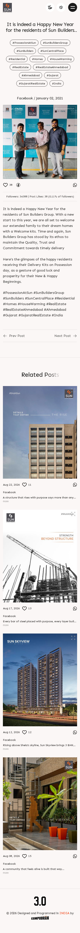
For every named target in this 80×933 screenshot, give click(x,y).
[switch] (61, 7)
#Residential (17, 59)
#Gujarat (52, 75)
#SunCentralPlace (52, 51)
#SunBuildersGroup (55, 42)
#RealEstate (20, 67)
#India (56, 83)
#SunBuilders (25, 51)
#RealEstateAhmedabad (52, 67)
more (6, 501)
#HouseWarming (61, 59)
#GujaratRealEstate (32, 83)
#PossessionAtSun (24, 42)
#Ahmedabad (31, 75)
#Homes (37, 59)
